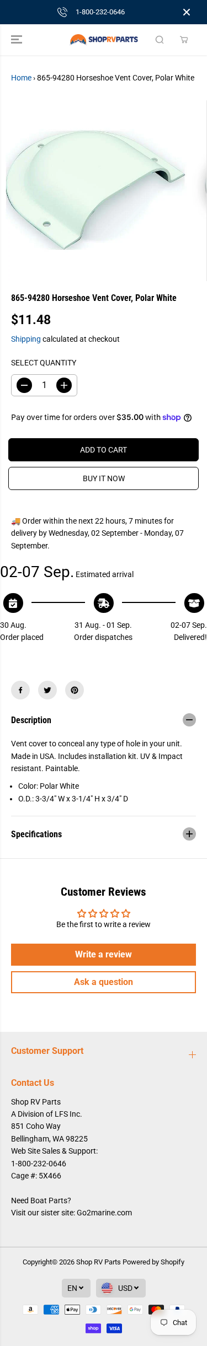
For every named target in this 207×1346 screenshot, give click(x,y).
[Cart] (184, 40)
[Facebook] (20, 690)
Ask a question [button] (103, 982)
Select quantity (43, 362)
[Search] (159, 40)
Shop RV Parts (98, 1262)
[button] (17, 39)
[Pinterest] (74, 690)
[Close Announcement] (186, 12)
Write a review (103, 954)
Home (21, 77)
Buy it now (104, 478)
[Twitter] (47, 690)
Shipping (26, 339)
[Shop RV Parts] (103, 39)
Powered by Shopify (153, 1262)
